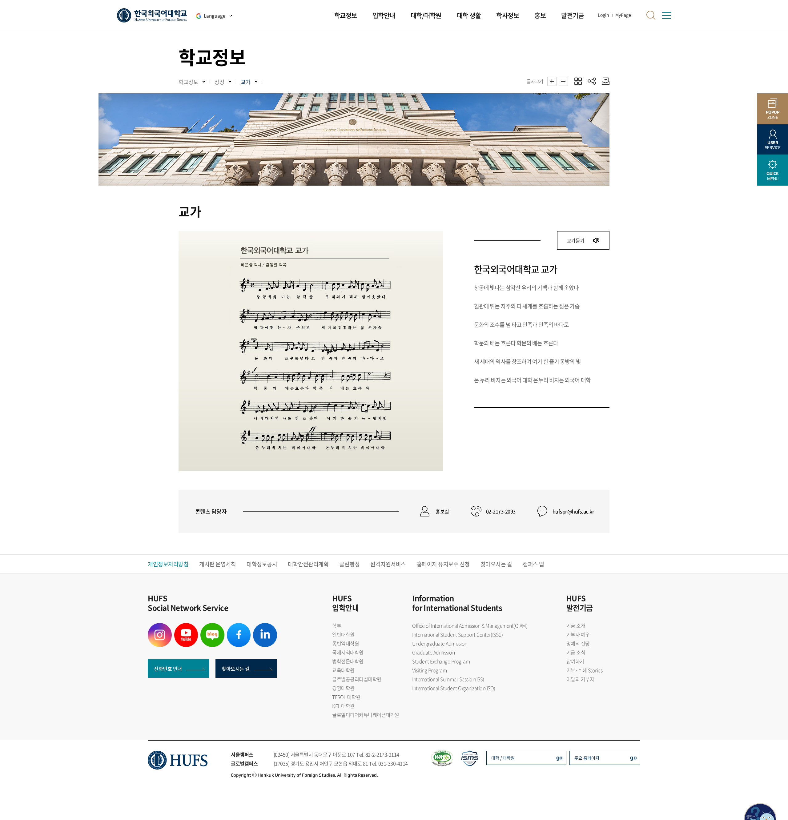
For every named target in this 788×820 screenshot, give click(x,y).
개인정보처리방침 (168, 564)
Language (214, 15)
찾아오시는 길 (496, 564)
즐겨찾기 (578, 81)
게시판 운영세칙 (217, 564)
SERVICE (773, 145)
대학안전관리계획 (308, 564)
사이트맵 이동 (666, 15)
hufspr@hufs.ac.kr (573, 511)
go (559, 757)
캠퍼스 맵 (533, 564)
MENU (772, 176)
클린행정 (349, 564)
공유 (592, 81)
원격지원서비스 (388, 564)
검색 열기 (651, 15)
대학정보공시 (262, 564)
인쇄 (604, 81)
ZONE (773, 115)
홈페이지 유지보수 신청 (443, 564)
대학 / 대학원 (503, 758)
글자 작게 (563, 81)
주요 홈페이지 (586, 758)
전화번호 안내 (168, 668)
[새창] (160, 626)
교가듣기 (576, 240)
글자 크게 (552, 81)
